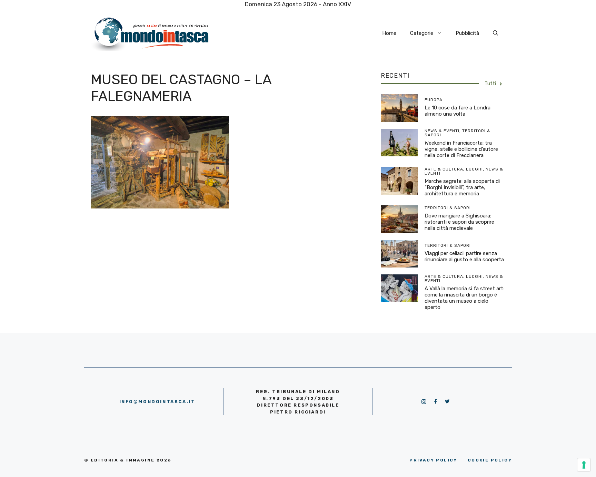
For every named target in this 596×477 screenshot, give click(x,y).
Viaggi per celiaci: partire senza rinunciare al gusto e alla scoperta (464, 256)
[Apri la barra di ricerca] (495, 33)
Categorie (421, 33)
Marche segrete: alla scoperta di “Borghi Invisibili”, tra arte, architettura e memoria (462, 187)
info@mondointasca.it (157, 401)
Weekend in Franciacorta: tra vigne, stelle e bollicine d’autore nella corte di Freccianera (461, 149)
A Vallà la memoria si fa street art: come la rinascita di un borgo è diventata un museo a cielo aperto (464, 297)
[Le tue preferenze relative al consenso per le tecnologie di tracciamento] (583, 464)
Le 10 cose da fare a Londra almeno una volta (457, 111)
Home (389, 33)
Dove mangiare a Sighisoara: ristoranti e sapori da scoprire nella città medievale (459, 222)
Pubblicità (467, 33)
